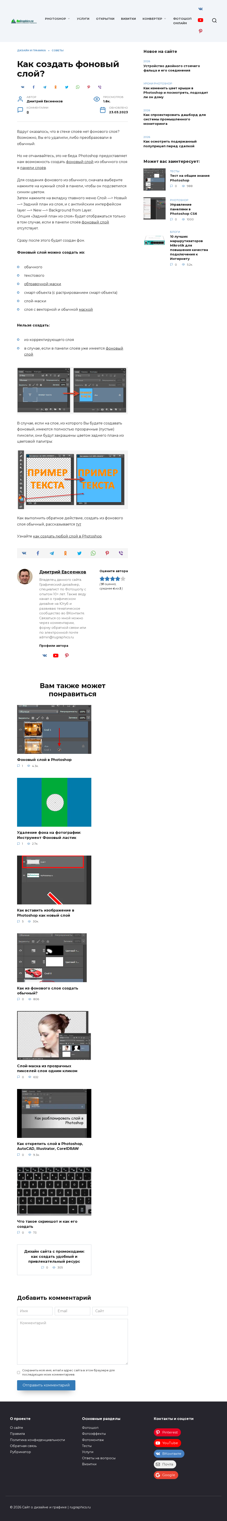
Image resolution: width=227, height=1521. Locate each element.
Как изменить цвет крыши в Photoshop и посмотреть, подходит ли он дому (175, 92)
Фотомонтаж (93, 1440)
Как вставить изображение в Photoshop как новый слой (45, 912)
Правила (17, 1434)
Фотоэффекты (94, 1434)
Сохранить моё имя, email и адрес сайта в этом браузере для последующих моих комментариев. (68, 1372)
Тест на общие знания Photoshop (189, 178)
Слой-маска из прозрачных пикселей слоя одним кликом (47, 1068)
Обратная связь (23, 1446)
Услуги (83, 18)
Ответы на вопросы (98, 1458)
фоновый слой (80, 162)
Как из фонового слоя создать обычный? (47, 990)
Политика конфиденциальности (37, 1440)
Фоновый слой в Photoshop (44, 760)
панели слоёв (33, 168)
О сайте (16, 1428)
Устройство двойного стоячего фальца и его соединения (171, 68)
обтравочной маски (42, 284)
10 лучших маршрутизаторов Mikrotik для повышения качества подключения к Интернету (189, 248)
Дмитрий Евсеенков (62, 572)
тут (78, 524)
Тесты (87, 1446)
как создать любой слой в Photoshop (67, 536)
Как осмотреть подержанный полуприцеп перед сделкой (170, 144)
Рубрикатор (20, 1452)
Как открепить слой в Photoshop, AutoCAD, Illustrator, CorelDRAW (50, 1146)
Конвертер (152, 18)
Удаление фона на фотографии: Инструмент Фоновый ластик (49, 835)
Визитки (128, 18)
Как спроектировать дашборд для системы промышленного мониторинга (174, 119)
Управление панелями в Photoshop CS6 (183, 209)
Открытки (105, 18)
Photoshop (55, 18)
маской (86, 309)
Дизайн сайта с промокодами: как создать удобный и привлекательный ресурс (54, 1256)
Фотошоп (90, 1428)
